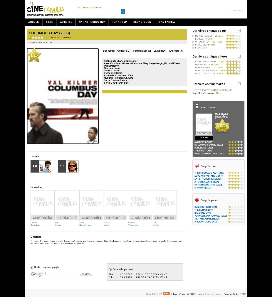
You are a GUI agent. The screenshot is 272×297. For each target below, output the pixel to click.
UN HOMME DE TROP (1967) (208, 185)
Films (49, 22)
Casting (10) (160, 51)
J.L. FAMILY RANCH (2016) (207, 219)
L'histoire (36, 236)
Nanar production (92, 22)
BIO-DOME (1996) (202, 213)
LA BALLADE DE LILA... (205, 73)
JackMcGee (156, 224)
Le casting (36, 187)
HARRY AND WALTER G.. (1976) (209, 154)
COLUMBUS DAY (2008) (49, 33)
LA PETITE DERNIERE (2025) (208, 179)
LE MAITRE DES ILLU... (206, 67)
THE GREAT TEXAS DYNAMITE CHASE (213, 90)
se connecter (237, 10)
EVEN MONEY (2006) (204, 142)
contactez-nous (213, 294)
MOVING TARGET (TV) (206, 36)
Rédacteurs (142, 22)
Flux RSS (158, 294)
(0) (142, 51)
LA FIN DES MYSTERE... (206, 61)
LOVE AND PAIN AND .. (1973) (208, 176)
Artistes (66, 22)
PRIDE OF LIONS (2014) (205, 222)
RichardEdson (107, 224)
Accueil (33, 22)
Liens (148, 294)
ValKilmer (58, 224)
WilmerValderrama (133, 224)
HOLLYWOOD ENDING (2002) (208, 145)
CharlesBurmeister (35, 224)
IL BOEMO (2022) (202, 188)
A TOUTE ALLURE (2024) (206, 182)
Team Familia (166, 22)
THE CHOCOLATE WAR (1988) (209, 173)
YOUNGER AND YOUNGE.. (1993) (210, 216)
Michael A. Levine (124, 78)
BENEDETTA (201, 39)
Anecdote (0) (176, 51)
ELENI (198, 48)
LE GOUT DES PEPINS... (206, 70)
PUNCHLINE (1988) (203, 148)
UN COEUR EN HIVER (205, 42)
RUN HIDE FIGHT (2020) (206, 207)
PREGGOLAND (202, 45)
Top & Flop (119, 22)
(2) (123, 51)
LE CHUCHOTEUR (204, 64)
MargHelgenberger (85, 224)
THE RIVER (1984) (203, 151)
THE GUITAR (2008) (203, 210)
